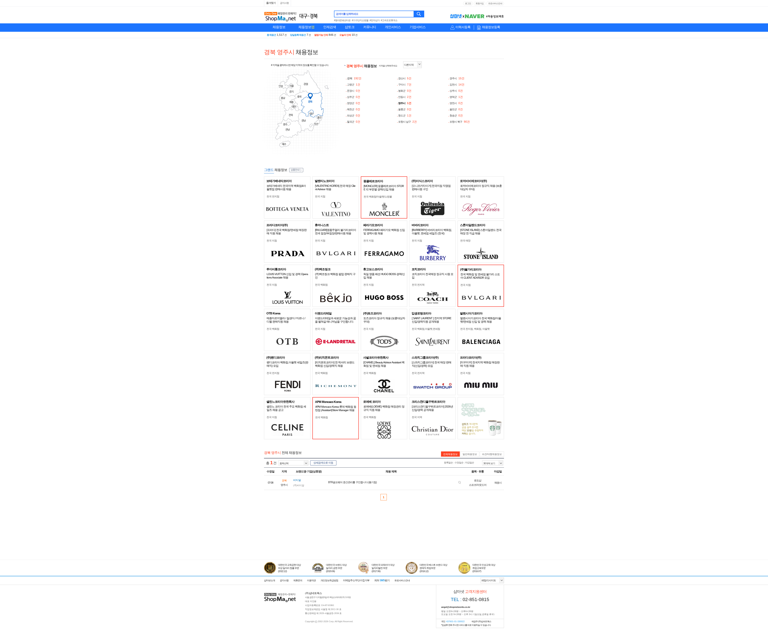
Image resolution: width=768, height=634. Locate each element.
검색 (419, 14)
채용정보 (279, 27)
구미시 (404, 84)
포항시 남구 (407, 121)
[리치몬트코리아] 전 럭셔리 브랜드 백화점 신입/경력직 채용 (334, 364)
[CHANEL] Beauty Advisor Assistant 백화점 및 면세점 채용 (383, 364)
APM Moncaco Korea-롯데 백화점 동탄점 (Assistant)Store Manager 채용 (335, 408)
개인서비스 (393, 27)
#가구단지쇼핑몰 (360, 20)
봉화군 (404, 90)
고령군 (353, 84)
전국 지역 (417, 417)
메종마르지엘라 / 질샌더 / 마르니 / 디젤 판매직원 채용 (286, 320)
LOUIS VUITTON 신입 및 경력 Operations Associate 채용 (287, 275)
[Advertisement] (384, 541)
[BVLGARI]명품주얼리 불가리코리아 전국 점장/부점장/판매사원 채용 (335, 231)
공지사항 (284, 3)
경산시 (404, 78)
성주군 (353, 96)
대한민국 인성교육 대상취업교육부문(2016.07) (483, 568)
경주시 (457, 78)
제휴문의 (297, 580)
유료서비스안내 (495, 3)
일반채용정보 (470, 454)
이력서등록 (462, 27)
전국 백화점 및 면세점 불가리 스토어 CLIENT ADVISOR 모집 (480, 276)
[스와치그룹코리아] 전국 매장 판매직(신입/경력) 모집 (431, 364)
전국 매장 (465, 240)
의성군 (353, 115)
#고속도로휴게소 (389, 20)
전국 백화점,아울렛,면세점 (426, 328)
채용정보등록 (491, 27)
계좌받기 (382, 580)
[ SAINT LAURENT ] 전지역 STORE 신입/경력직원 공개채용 (431, 320)
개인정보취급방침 (329, 580)
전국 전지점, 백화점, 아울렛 (475, 328)
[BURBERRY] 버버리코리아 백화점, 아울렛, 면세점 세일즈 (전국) (432, 231)
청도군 (404, 115)
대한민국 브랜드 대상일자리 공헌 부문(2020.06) (336, 568)
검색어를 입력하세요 (347, 13)
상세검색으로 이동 (323, 462)
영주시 (404, 103)
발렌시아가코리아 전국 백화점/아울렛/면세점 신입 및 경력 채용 (480, 320)
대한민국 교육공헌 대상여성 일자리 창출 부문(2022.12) (289, 568)
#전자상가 (375, 20)
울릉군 (404, 109)
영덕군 (456, 96)
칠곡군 (353, 121)
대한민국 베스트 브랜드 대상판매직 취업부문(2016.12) (433, 568)
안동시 (404, 96)
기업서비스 (418, 27)
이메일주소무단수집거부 (356, 580)
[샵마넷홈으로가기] (280, 593)
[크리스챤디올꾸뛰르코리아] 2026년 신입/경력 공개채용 (432, 408)
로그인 (468, 3)
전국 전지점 (273, 196)
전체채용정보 (450, 454)
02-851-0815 (470, 599)
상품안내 (295, 169)
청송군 (456, 115)
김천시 (457, 84)
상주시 (456, 90)
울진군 (456, 109)
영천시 (456, 103)
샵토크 (349, 27)
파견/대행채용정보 (492, 454)
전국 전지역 (418, 284)
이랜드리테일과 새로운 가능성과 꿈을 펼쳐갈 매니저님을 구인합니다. (335, 320)
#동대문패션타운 (342, 20)
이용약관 (311, 580)
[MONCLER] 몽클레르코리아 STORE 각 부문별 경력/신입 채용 (384, 187)
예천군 (353, 109)
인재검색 (329, 27)
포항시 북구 (460, 121)
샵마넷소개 (269, 580)
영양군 (353, 103)
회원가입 (480, 3)
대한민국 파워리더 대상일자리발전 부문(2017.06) (383, 568)
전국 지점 (320, 196)
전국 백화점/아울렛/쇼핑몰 (378, 196)
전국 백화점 (321, 284)
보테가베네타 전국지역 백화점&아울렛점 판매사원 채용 (286, 187)
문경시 (353, 90)
